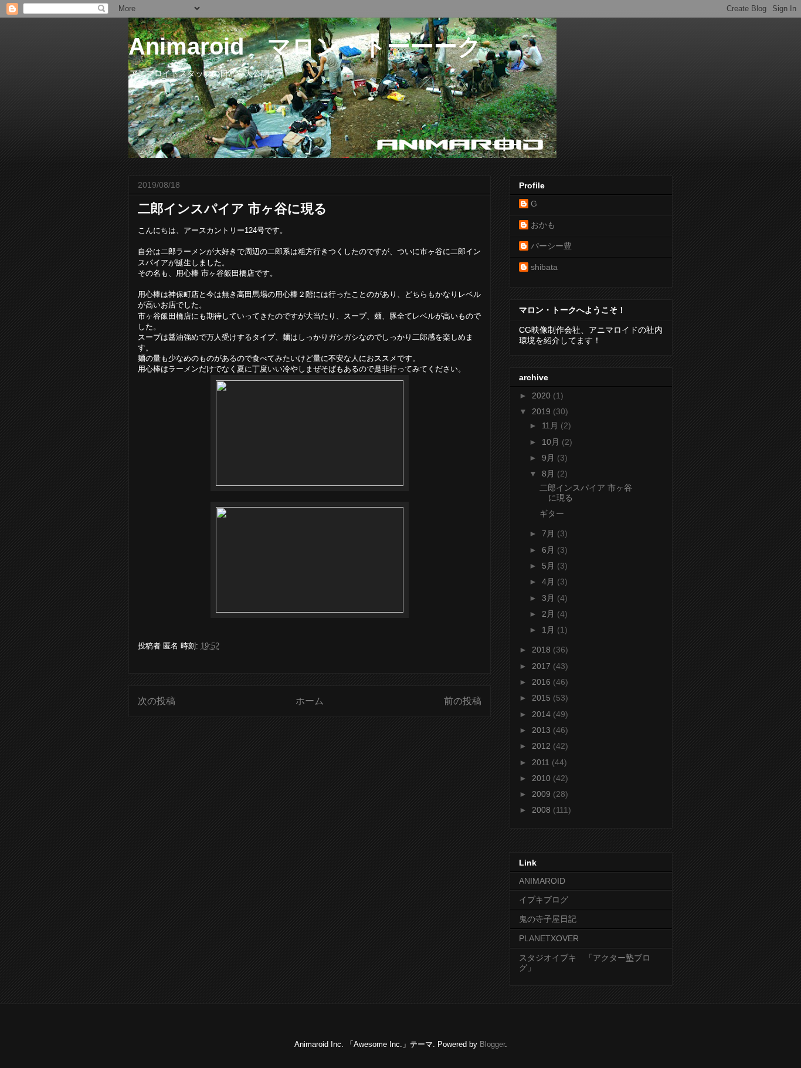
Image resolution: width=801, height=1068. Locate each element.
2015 (542, 697)
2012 (542, 746)
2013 (542, 730)
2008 (542, 809)
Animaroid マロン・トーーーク (304, 46)
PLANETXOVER (549, 938)
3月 (549, 598)
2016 (542, 682)
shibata (544, 267)
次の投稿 (156, 701)
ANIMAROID (542, 881)
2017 (542, 666)
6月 (549, 550)
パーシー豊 (551, 246)
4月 (549, 581)
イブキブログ (543, 899)
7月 (549, 533)
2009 (542, 794)
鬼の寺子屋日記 (547, 919)
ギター (551, 513)
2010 (542, 778)
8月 (549, 473)
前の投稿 (462, 701)
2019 (542, 411)
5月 (549, 565)
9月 (549, 457)
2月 (549, 614)
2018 (542, 649)
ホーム (310, 701)
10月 (552, 442)
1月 (549, 629)
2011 (542, 762)
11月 (551, 425)
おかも (543, 224)
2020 (542, 395)
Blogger (492, 1044)
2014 (542, 714)
